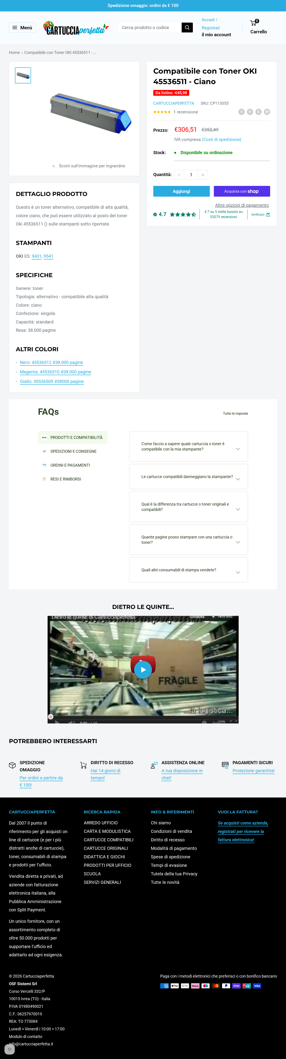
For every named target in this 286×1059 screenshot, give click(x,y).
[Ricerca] (187, 27)
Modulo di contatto (25, 1036)
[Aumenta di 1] (203, 175)
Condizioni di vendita (171, 831)
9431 (37, 256)
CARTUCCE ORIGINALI (106, 848)
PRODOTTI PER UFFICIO (107, 865)
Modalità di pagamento (174, 848)
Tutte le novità (165, 882)
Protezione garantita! (254, 770)
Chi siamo (161, 822)
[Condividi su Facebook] (241, 112)
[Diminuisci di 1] (179, 175)
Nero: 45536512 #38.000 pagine (51, 362)
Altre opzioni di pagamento (242, 205)
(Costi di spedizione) (221, 139)
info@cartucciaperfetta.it (31, 1044)
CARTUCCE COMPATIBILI (108, 839)
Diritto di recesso (168, 839)
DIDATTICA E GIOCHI (104, 856)
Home (14, 52)
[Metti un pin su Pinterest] (250, 112)
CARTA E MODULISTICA (107, 831)
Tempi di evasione (169, 865)
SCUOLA (92, 873)
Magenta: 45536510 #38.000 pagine (55, 371)
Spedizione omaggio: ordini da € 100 (143, 5)
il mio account (216, 34)
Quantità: (162, 174)
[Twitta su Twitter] (258, 112)
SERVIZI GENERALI (102, 882)
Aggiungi (181, 191)
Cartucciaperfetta (173, 103)
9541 (48, 256)
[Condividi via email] (267, 112)
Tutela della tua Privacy (174, 873)
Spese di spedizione (170, 856)
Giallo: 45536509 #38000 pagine (52, 381)
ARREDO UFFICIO (101, 822)
